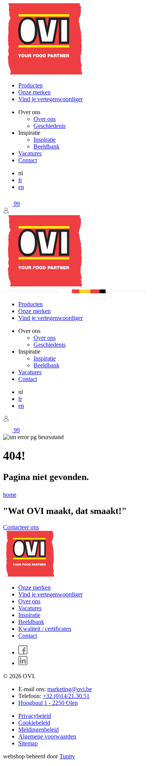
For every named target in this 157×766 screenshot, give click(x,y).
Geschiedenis (50, 126)
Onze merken (34, 92)
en (21, 187)
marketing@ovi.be (69, 689)
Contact (27, 160)
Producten (30, 85)
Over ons (45, 119)
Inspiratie (45, 139)
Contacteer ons (21, 527)
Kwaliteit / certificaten (44, 628)
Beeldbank (46, 146)
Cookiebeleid (34, 722)
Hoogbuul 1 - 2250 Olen (48, 703)
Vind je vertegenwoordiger (50, 99)
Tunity (67, 756)
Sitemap (28, 743)
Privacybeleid (34, 716)
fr (20, 180)
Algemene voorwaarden (47, 736)
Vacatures (30, 153)
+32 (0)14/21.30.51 (66, 696)
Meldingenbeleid (38, 729)
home (9, 494)
